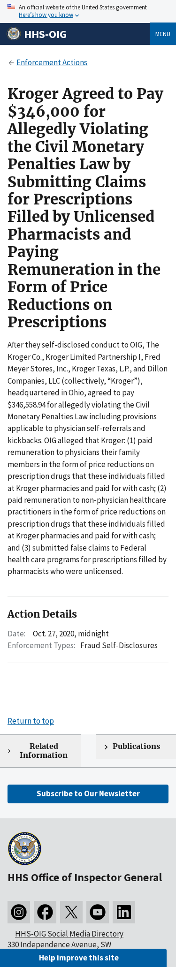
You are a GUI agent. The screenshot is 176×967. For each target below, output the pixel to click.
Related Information (44, 751)
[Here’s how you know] (88, 11)
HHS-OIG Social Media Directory (69, 934)
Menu (162, 34)
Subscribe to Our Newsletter (88, 793)
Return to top (31, 721)
